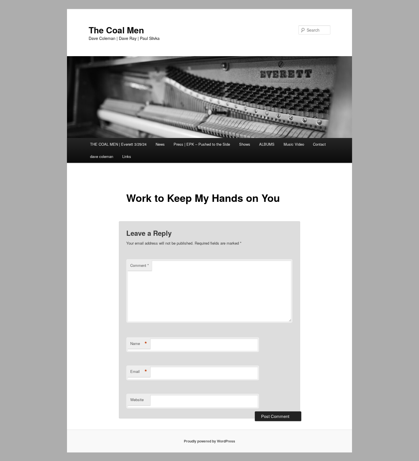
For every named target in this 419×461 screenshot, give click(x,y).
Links (126, 156)
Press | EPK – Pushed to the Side (202, 144)
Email (138, 371)
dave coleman (101, 156)
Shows (244, 144)
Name (138, 343)
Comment (139, 265)
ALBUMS (266, 144)
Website (137, 399)
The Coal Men (116, 30)
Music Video (294, 144)
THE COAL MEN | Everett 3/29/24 (118, 144)
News (160, 144)
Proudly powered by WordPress (209, 441)
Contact (319, 144)
